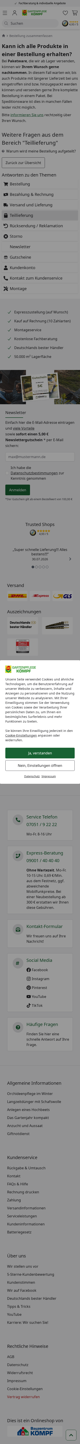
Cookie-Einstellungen (21, 735)
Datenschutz (32, 776)
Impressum (49, 776)
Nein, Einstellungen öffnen (40, 765)
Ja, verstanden (40, 753)
